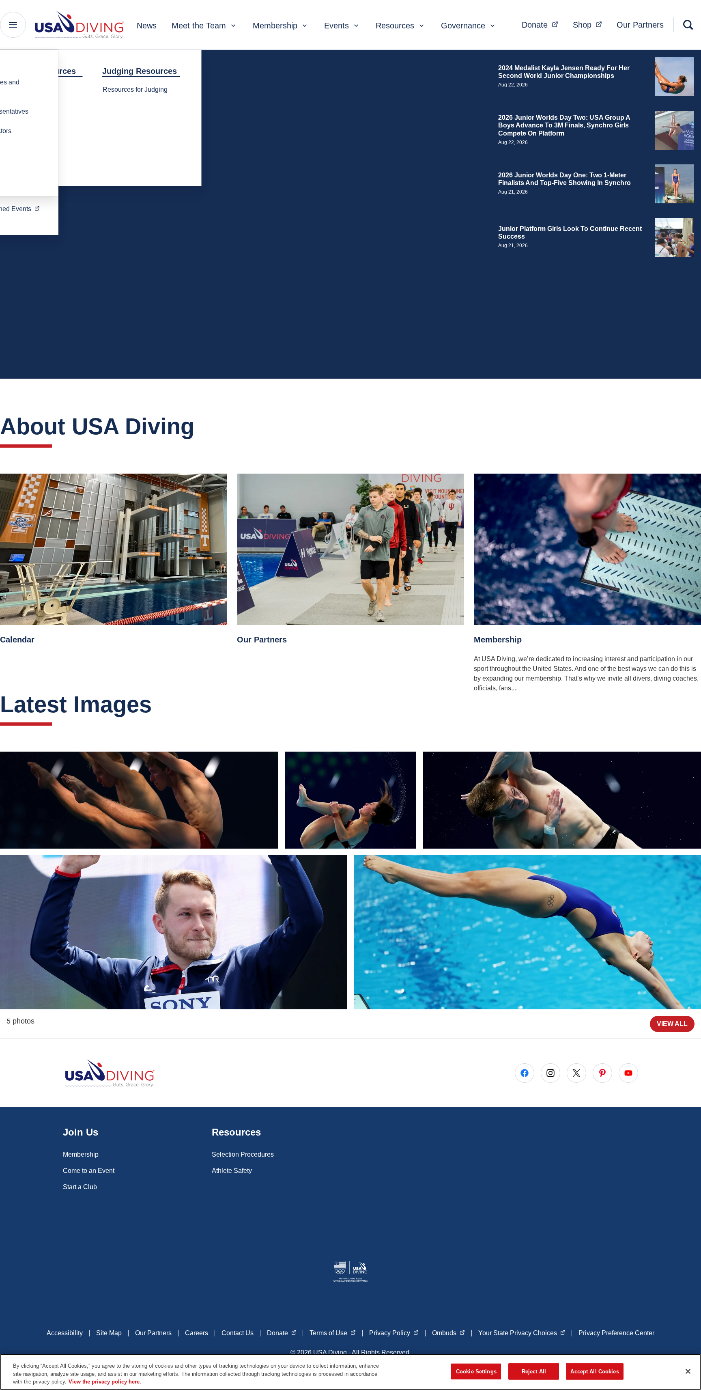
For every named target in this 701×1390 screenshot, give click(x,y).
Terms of (333, 1332)
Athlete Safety (232, 1170)
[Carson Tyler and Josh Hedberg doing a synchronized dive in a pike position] (139, 800)
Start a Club (80, 1186)
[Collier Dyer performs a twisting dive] (562, 800)
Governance (463, 25)
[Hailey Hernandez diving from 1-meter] (527, 932)
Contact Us (237, 1333)
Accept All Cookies (594, 1371)
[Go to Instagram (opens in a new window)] (550, 1073)
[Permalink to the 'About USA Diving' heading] (202, 426)
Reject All (534, 1371)
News (147, 25)
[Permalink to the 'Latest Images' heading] (160, 704)
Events (336, 25)
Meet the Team (199, 25)
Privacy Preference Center (616, 1333)
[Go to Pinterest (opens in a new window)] (602, 1073)
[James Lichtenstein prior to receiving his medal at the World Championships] (173, 932)
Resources (395, 25)
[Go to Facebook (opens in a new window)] (524, 1073)
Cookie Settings (476, 1371)
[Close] (688, 1371)
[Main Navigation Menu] (13, 25)
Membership (275, 25)
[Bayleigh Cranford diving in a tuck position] (350, 800)
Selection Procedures (243, 1154)
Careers (196, 1333)
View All (672, 1023)
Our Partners (640, 24)
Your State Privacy (522, 1332)
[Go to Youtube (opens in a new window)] (628, 1073)
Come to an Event (88, 1170)
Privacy (394, 1332)
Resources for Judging (135, 89)
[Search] (688, 25)
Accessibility (65, 1333)
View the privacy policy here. (105, 1382)
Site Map (109, 1333)
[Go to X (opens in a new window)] (576, 1073)
